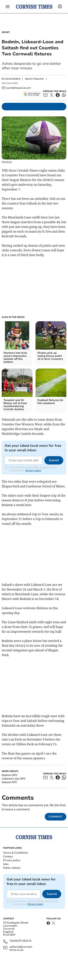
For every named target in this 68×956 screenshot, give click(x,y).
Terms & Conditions (15, 853)
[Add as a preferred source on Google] (32, 94)
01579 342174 (22, 941)
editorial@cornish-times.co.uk (21, 948)
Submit (54, 460)
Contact (8, 856)
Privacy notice (33, 470)
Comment (56, 816)
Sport (6, 32)
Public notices (11, 868)
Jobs (5, 864)
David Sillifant (13, 78)
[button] (7, 6)
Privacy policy (11, 860)
